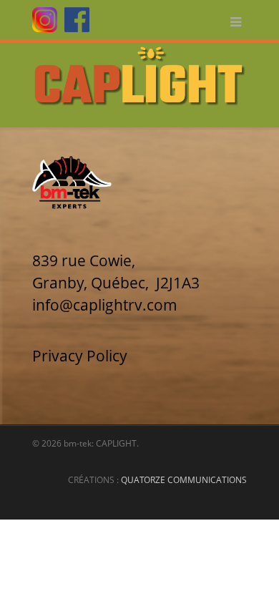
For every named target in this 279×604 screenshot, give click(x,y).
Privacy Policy (79, 356)
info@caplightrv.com (104, 305)
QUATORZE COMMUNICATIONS (184, 480)
